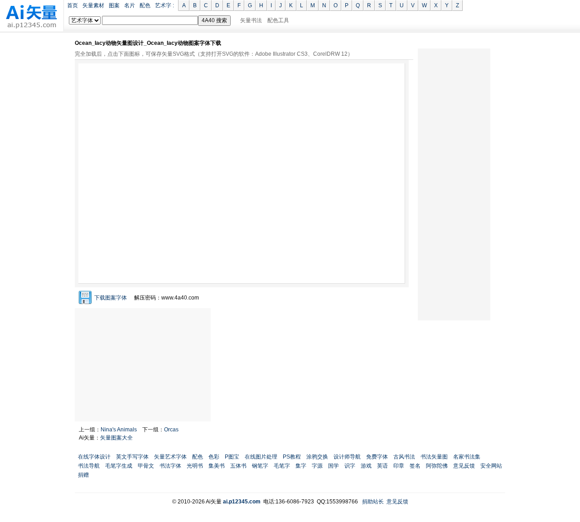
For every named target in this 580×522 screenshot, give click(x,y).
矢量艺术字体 (170, 457)
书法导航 (89, 466)
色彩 (213, 457)
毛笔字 (282, 466)
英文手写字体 (132, 457)
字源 (317, 466)
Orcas (171, 429)
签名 (415, 466)
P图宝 (232, 457)
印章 (398, 466)
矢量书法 (251, 20)
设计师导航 (347, 457)
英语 (382, 466)
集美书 (216, 466)
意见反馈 (464, 466)
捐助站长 (373, 501)
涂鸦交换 (317, 457)
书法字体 (170, 466)
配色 (145, 5)
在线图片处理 (261, 457)
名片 (129, 5)
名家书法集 (466, 457)
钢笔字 (260, 466)
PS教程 (292, 457)
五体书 (238, 466)
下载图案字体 (110, 298)
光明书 (195, 466)
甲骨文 (146, 466)
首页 (72, 5)
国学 (333, 466)
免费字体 (377, 457)
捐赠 (83, 475)
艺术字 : (164, 5)
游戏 (366, 466)
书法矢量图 (434, 457)
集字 (300, 466)
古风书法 (404, 457)
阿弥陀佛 (437, 466)
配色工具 (278, 20)
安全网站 (491, 466)
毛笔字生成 (118, 466)
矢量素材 (93, 5)
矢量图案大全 (116, 438)
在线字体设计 (94, 457)
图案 (114, 5)
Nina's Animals (119, 429)
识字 (349, 466)
